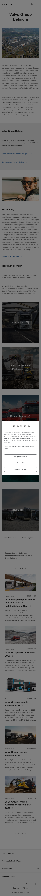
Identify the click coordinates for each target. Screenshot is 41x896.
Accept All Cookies (20, 456)
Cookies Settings (21, 469)
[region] (20, 448)
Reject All (20, 463)
